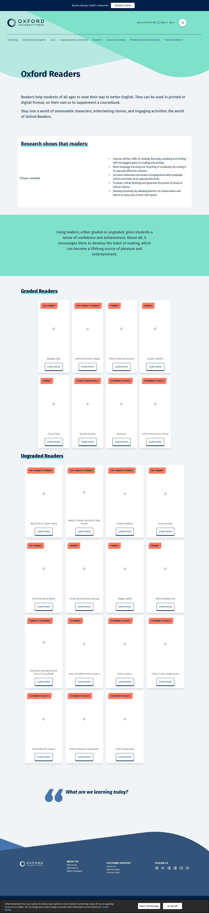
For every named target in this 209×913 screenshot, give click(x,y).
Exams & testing (116, 39)
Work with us (72, 868)
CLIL (53, 39)
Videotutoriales (113, 869)
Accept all (172, 906)
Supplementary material (74, 39)
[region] (104, 906)
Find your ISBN (113, 872)
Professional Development (145, 39)
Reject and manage (149, 906)
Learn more (53, 366)
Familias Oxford (173, 39)
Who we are (72, 865)
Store (163, 22)
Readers (97, 39)
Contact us (111, 866)
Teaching (12, 39)
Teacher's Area (123, 5)
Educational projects (34, 39)
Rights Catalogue (74, 871)
